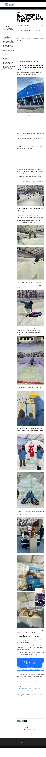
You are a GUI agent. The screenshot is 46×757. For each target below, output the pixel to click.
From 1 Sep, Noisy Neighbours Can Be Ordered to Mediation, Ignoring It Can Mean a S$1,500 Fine (8, 30)
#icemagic (21, 688)
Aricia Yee (19, 22)
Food (14, 8)
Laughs (24, 8)
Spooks (28, 8)
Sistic (19, 640)
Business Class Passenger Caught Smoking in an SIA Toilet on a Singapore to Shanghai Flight (9, 41)
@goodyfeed (23, 685)
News (4, 8)
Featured (38, 8)
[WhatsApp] (23, 721)
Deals (11, 8)
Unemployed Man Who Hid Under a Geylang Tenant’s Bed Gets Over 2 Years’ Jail (8, 51)
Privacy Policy (39, 746)
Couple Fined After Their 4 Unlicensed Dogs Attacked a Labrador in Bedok (8, 57)
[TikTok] (40, 1)
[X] (41, 1)
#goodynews (30, 686)
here (36, 695)
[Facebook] (34, 1)
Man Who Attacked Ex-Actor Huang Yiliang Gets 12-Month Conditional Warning (8, 62)
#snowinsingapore (28, 688)
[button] (42, 8)
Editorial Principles (33, 746)
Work (34, 8)
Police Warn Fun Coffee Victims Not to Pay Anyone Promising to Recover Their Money (8, 46)
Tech (31, 8)
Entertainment (19, 8)
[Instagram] (36, 1)
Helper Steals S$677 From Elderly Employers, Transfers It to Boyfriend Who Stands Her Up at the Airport (9, 68)
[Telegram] (39, 1)
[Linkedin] (37, 1)
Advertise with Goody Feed (25, 746)
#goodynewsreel (36, 686)
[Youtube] (43, 1)
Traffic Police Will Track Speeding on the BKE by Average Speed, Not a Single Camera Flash (9, 36)
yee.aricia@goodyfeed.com (30, 729)
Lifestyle (7, 8)
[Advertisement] (30, 52)
